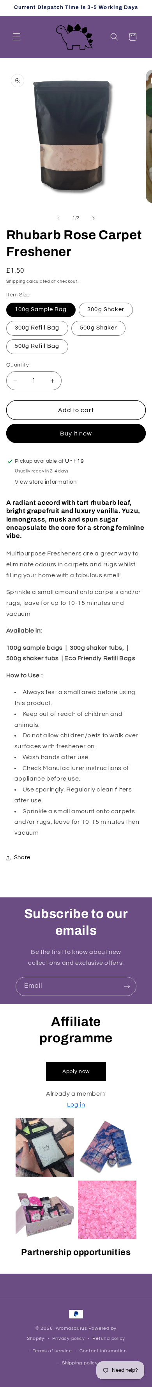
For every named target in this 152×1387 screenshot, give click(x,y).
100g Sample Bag (41, 309)
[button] (16, 37)
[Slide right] (93, 218)
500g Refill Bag (37, 346)
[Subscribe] (127, 986)
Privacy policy (68, 1338)
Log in (76, 1104)
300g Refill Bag (37, 328)
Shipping (16, 281)
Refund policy (108, 1338)
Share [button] (22, 857)
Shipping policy (79, 1363)
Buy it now (76, 433)
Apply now (76, 1071)
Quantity (17, 365)
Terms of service (52, 1351)
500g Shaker (98, 328)
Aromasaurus (71, 1328)
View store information (46, 482)
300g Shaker (105, 309)
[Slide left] (58, 218)
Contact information (103, 1351)
